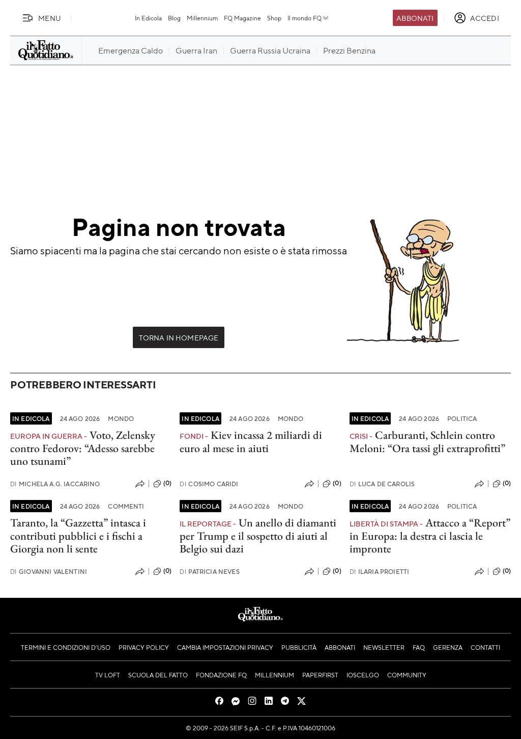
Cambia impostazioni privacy (225, 647)
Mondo (121, 418)
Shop (274, 18)
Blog (174, 18)
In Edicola (148, 18)
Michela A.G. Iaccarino (55, 484)
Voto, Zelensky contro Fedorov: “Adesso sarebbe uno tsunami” (82, 448)
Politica (462, 418)
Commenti (126, 506)
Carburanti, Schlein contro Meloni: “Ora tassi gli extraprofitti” (427, 441)
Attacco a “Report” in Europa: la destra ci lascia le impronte (430, 535)
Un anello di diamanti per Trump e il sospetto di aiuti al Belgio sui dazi (258, 535)
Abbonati (414, 17)
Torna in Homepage (179, 337)
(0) (167, 483)
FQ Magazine (242, 18)
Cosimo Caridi (209, 484)
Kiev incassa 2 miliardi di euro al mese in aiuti (251, 441)
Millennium (202, 18)
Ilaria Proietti (380, 571)
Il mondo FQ (304, 18)
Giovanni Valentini (48, 571)
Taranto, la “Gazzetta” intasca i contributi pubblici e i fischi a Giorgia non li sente (78, 535)
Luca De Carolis (382, 484)
